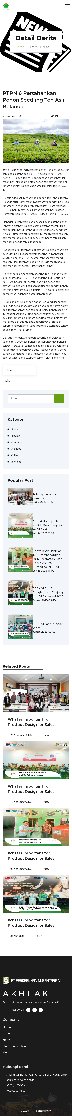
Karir (6, 1052)
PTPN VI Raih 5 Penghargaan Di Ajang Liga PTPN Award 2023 (48, 592)
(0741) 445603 (15, 1085)
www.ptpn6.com (17, 1090)
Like (8, 380)
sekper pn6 (13, 116)
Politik (14, 455)
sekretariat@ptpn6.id (20, 1080)
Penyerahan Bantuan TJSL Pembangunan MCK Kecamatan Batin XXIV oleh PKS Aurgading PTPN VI (47, 559)
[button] (8, 141)
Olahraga (16, 448)
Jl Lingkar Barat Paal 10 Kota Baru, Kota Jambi (36, 1074)
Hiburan (15, 435)
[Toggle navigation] (30, 6)
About (7, 1033)
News (6, 1039)
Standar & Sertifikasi (15, 1046)
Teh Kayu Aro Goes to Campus (47, 496)
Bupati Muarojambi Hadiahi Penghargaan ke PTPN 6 (47, 525)
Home (20, 47)
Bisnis (14, 429)
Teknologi (16, 461)
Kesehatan (17, 442)
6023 (54, 116)
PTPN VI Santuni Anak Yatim (48, 626)
